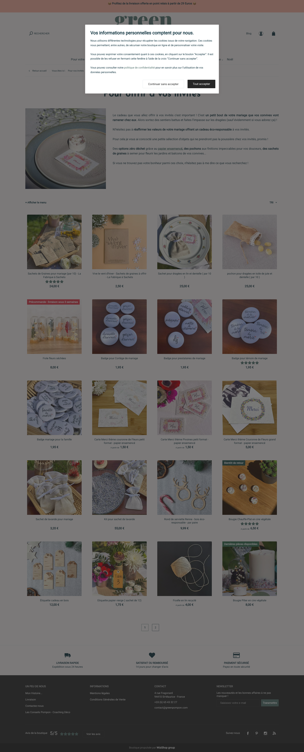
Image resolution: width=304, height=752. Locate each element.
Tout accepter (201, 84)
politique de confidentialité (139, 67)
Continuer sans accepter (163, 84)
